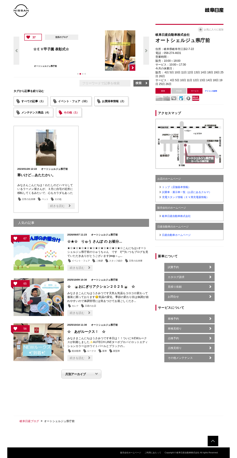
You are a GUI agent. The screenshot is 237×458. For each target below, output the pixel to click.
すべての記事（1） (33, 101)
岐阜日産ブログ (29, 421)
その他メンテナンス (180, 357)
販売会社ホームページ (130, 452)
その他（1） (71, 112)
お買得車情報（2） (114, 101)
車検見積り (175, 328)
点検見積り (175, 347)
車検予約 (173, 318)
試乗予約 (173, 267)
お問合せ (173, 296)
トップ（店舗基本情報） (176, 187)
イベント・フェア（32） (73, 101)
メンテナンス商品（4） (36, 112)
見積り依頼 (175, 286)
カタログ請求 (176, 277)
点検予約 (173, 338)
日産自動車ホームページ (176, 234)
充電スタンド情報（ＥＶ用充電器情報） (185, 197)
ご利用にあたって (153, 452)
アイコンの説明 (211, 91)
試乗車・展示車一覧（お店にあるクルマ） (186, 192)
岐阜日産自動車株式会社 (176, 216)
